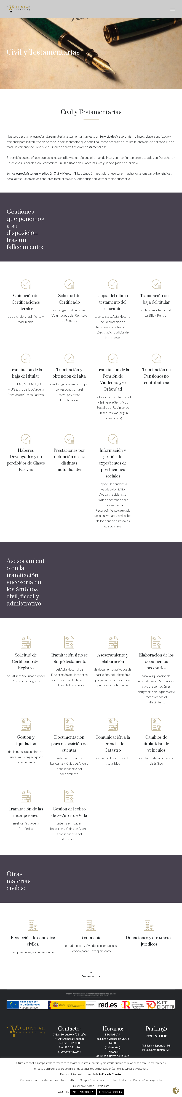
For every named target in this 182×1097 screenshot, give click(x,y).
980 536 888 (72, 1043)
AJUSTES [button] (63, 1091)
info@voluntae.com (69, 1051)
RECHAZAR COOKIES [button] (110, 1092)
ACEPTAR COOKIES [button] (83, 1092)
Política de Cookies (110, 1074)
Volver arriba (91, 976)
